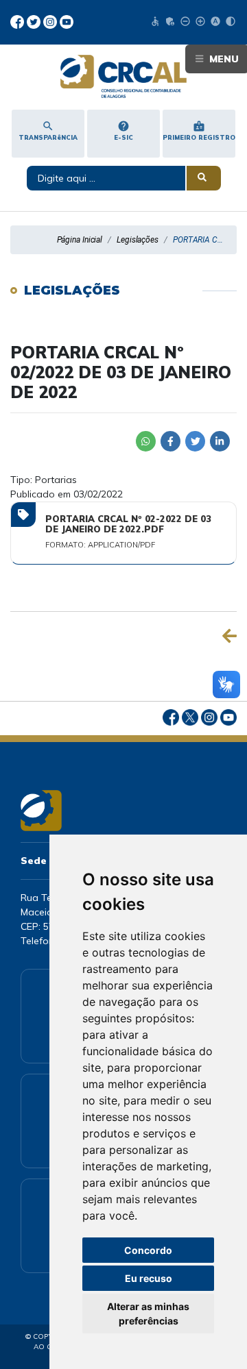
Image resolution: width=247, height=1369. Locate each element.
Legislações (137, 240)
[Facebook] (18, 20)
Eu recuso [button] (148, 1278)
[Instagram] (51, 20)
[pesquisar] (204, 178)
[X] (35, 20)
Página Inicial (80, 240)
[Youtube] (66, 20)
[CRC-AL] (123, 76)
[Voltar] (229, 636)
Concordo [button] (148, 1250)
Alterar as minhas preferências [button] (148, 1313)
